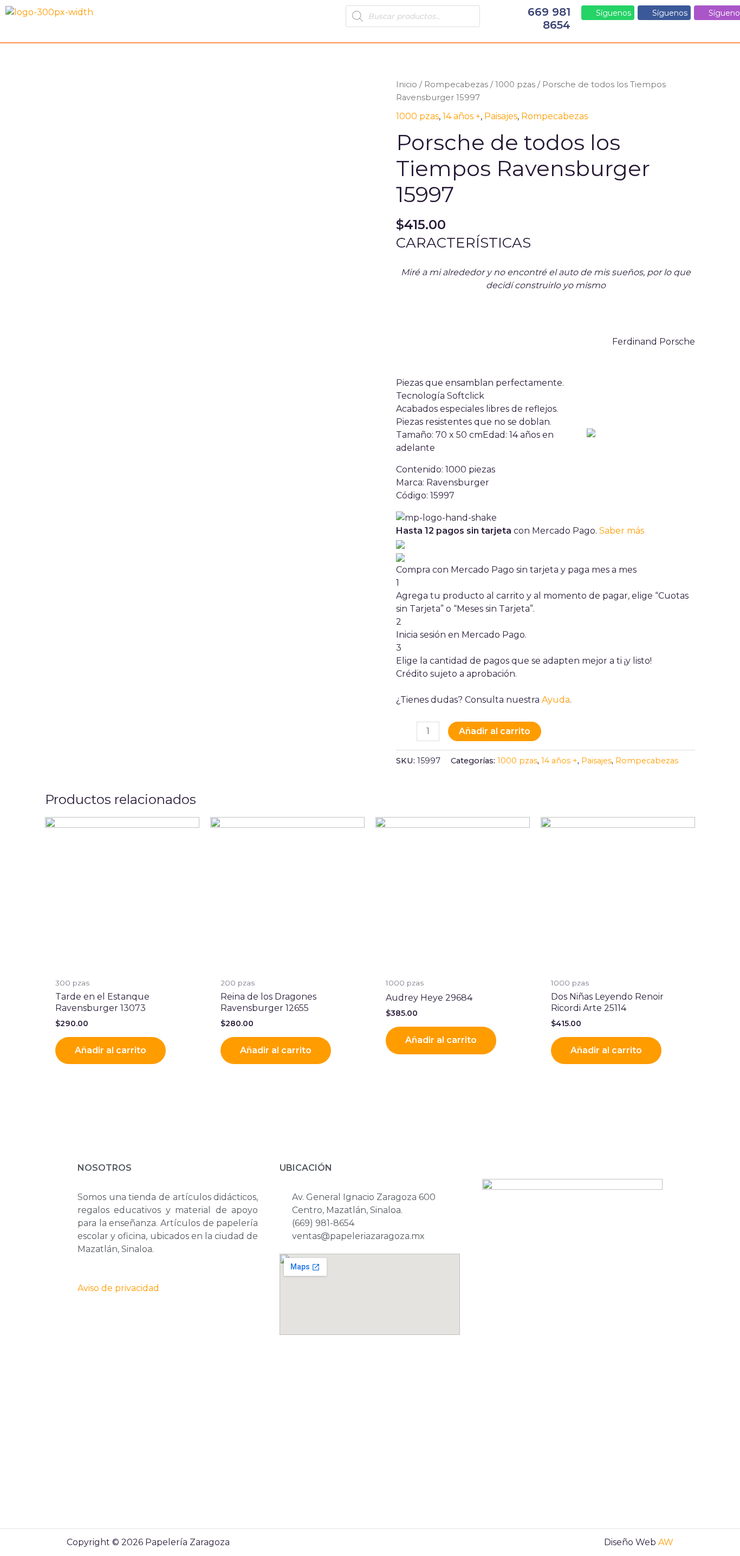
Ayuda (556, 700)
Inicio (406, 84)
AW (665, 1542)
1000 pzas (515, 84)
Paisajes (500, 116)
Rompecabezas (456, 84)
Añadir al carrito (494, 731)
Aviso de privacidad (118, 1288)
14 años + (462, 116)
